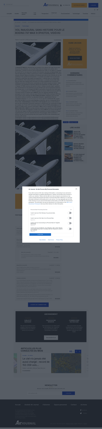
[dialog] (51, 214)
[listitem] (51, 209)
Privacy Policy (59, 239)
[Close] (76, 189)
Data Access (51, 239)
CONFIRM (40, 234)
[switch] (69, 213)
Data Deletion (42, 239)
